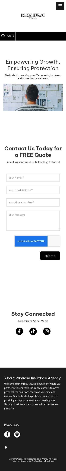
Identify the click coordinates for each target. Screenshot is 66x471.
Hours (9, 36)
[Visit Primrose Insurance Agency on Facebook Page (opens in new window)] (7, 434)
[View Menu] (60, 6)
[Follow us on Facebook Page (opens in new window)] (19, 331)
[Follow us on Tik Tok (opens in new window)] (33, 331)
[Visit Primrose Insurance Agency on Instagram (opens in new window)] (17, 434)
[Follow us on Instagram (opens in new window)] (47, 331)
